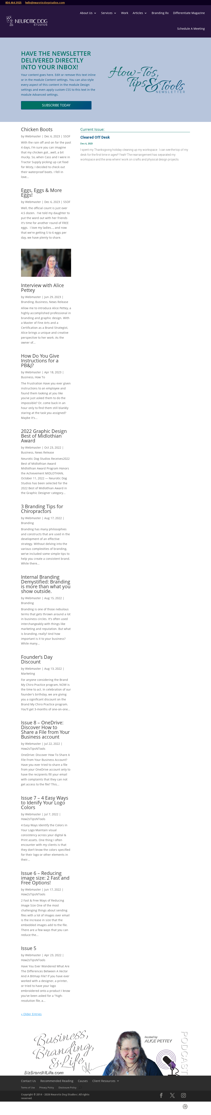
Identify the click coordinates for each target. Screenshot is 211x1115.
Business (41, 302)
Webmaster (33, 136)
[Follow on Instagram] (183, 1095)
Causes (83, 1081)
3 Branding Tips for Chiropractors (42, 508)
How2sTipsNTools (33, 749)
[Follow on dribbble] (185, 1106)
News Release (58, 302)
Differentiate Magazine (189, 13)
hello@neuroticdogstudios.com (45, 2)
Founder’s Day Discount (37, 659)
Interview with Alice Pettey (42, 287)
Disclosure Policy (67, 1087)
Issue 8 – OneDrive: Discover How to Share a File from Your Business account (45, 729)
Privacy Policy (46, 1087)
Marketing (28, 673)
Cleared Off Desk (95, 137)
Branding (27, 302)
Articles (138, 13)
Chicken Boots (37, 129)
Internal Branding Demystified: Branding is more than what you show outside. (45, 584)
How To (40, 377)
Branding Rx (160, 13)
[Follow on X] (172, 1095)
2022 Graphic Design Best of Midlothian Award (44, 436)
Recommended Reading (56, 1081)
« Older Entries (31, 1014)
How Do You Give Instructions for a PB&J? (40, 360)
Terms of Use (28, 1087)
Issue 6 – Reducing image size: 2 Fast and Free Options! (45, 878)
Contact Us (28, 1081)
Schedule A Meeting (191, 29)
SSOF (66, 136)
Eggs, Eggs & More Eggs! (41, 192)
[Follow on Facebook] (161, 1095)
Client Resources (103, 1081)
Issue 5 (28, 948)
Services (107, 13)
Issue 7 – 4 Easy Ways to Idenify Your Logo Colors (44, 802)
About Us (86, 13)
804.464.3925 (13, 2)
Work (124, 13)
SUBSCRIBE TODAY (56, 105)
